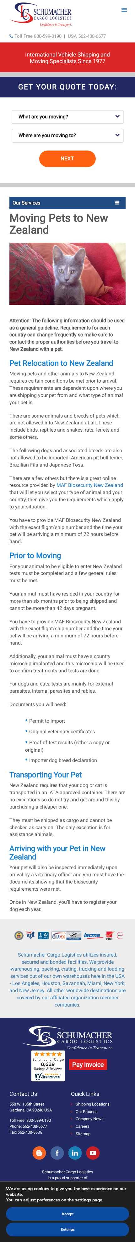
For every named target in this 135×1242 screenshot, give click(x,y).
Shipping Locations (93, 1104)
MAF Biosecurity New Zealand (89, 485)
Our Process (87, 1111)
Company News (90, 1118)
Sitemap (83, 1133)
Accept (67, 1213)
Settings (68, 1229)
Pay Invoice (88, 1064)
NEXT (67, 158)
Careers (82, 1126)
